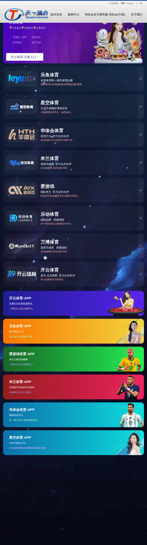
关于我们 (136, 14)
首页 (25, 14)
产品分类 (39, 14)
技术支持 (56, 14)
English (129, 3)
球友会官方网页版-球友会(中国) (105, 14)
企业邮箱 (113, 3)
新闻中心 (73, 14)
